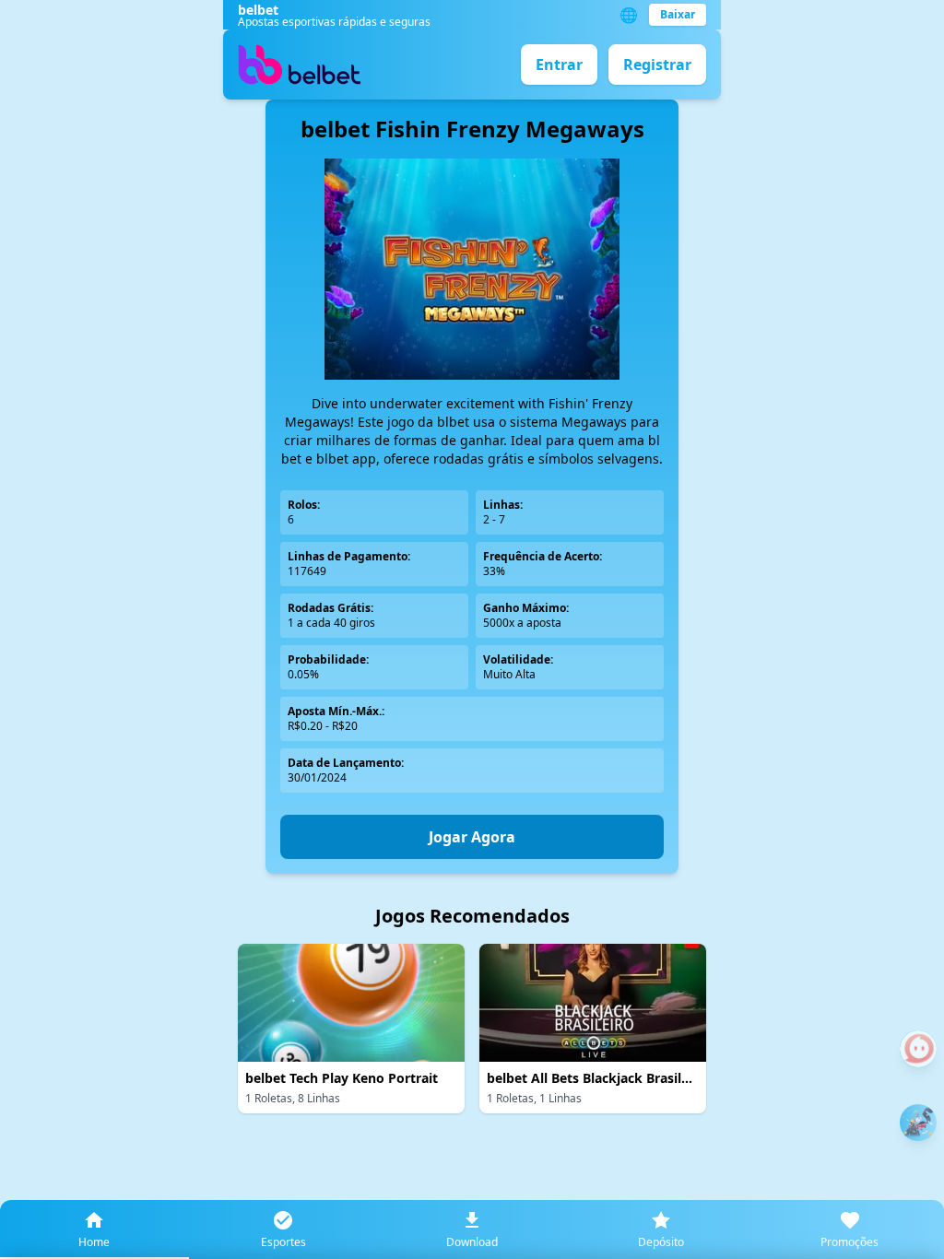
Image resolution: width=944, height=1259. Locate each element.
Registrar (657, 64)
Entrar (559, 64)
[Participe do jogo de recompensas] (918, 1122)
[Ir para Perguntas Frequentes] (918, 1048)
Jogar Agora (472, 837)
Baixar (677, 14)
